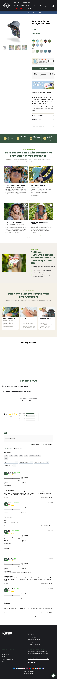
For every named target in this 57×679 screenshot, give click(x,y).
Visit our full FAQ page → (28, 400)
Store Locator (5, 664)
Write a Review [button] (48, 444)
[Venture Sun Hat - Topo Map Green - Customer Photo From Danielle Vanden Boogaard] (6, 428)
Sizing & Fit (35, 123)
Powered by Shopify (28, 673)
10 (37, 616)
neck (6, 458)
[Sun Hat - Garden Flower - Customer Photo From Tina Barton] (16, 428)
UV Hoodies (25, 3)
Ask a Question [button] (35, 444)
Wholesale (5, 657)
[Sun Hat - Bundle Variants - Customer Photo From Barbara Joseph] (21, 428)
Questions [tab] (16, 448)
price (21, 455)
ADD (52, 61)
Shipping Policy (32, 642)
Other (30, 9)
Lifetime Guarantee (38, 126)
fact (6, 455)
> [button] (40, 616)
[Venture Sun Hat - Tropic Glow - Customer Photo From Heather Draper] (11, 428)
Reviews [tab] (6, 448)
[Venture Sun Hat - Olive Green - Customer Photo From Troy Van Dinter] (16, 424)
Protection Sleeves (20, 6)
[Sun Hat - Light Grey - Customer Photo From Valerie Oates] (21, 424)
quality (32, 455)
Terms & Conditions (7, 659)
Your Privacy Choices (34, 644)
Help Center (31, 635)
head (11, 455)
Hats (39, 6)
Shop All (15, 3)
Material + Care (37, 119)
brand (37, 455)
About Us (4, 652)
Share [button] (7, 497)
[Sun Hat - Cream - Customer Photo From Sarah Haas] (6, 424)
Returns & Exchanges (34, 639)
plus (16, 455)
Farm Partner (5, 654)
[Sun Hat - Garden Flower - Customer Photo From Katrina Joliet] (11, 424)
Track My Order (32, 637)
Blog (3, 661)
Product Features (37, 115)
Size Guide (35, 33)
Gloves (33, 6)
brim (26, 455)
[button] (50, 497)
